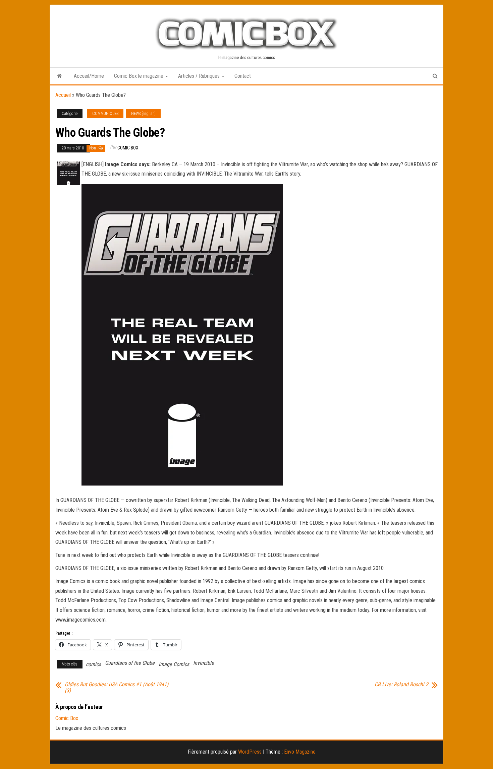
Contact (242, 76)
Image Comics (174, 664)
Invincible (203, 663)
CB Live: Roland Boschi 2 (401, 685)
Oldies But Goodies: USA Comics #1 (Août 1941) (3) (116, 688)
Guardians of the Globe (130, 663)
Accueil (63, 95)
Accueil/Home (89, 76)
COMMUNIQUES (105, 113)
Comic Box (128, 147)
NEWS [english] (143, 113)
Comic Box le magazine (139, 76)
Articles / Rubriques (199, 76)
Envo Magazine (300, 752)
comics (93, 664)
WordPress (250, 752)
